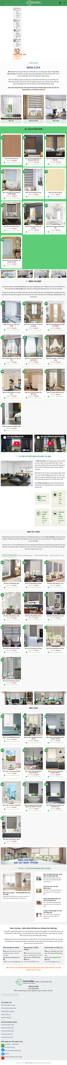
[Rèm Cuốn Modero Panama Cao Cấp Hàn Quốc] (55, 792)
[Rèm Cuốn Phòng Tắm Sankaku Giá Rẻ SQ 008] (11, 180)
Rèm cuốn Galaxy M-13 (11, 158)
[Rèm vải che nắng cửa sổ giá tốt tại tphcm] (33, 312)
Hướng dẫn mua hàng (7, 1011)
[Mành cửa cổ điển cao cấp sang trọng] (55, 346)
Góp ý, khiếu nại (6, 1014)
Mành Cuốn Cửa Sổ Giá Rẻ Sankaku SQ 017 (55, 772)
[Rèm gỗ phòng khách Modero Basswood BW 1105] (33, 146)
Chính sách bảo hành (7, 1031)
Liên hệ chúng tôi (6, 1017)
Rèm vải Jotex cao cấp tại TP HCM (12, 325)
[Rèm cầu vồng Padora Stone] (11, 214)
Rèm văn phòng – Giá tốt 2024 (10, 1044)
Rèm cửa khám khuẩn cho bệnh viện (11, 393)
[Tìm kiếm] (64, 3)
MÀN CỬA (33, 67)
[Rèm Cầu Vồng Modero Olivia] (33, 603)
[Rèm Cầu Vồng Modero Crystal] (55, 603)
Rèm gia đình (5, 1053)
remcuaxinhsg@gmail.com (15, 961)
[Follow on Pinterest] (14, 994)
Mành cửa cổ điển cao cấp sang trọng (55, 359)
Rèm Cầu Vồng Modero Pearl (33, 192)
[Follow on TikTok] (8, 994)
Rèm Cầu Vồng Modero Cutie (12, 615)
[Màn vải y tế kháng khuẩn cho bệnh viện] (33, 380)
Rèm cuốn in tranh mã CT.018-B (11, 771)
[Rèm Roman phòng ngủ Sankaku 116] (55, 214)
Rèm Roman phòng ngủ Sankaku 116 (55, 227)
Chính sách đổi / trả (6, 1034)
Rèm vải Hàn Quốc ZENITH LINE (11, 426)
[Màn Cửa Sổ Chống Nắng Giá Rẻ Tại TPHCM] (55, 312)
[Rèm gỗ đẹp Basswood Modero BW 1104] (55, 146)
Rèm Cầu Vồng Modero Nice (11, 583)
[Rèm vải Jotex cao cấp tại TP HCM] (11, 312)
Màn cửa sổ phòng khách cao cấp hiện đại (33, 359)
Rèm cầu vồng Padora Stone (12, 226)
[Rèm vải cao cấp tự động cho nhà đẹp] (33, 214)
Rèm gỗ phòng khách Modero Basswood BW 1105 (33, 159)
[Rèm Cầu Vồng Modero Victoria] (55, 635)
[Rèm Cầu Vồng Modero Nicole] (11, 635)
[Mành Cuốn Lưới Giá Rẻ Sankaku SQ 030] (33, 724)
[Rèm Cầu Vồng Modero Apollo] (33, 570)
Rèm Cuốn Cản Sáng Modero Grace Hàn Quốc (33, 772)
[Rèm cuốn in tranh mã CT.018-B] (11, 758)
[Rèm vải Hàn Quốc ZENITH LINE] (11, 414)
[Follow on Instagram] (5, 994)
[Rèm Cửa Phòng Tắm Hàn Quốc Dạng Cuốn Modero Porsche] (33, 792)
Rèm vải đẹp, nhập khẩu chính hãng (11, 1056)
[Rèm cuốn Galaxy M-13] (11, 146)
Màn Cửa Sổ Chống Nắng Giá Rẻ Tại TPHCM (55, 325)
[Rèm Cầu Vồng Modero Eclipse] (33, 635)
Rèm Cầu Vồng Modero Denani (11, 680)
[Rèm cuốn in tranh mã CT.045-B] (11, 792)
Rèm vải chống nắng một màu (55, 392)
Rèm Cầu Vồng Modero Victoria (55, 648)
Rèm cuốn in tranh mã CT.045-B (11, 805)
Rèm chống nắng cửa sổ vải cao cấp (12, 359)
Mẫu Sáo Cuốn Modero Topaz (11, 839)
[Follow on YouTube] (17, 994)
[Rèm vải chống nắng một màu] (55, 380)
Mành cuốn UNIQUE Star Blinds (11, 737)
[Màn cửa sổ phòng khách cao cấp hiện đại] (33, 346)
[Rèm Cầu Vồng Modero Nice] (11, 570)
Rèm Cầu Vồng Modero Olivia (33, 615)
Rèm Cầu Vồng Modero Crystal (55, 615)
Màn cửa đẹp (29, 1062)
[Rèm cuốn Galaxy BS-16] (55, 180)
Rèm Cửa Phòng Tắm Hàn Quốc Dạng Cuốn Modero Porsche (33, 806)
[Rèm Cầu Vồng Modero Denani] (11, 668)
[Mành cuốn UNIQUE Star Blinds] (11, 724)
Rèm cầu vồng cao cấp (8, 1047)
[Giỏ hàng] (60, 3)
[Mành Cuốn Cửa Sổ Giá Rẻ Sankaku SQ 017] (55, 758)
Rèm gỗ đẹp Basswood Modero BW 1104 (55, 159)
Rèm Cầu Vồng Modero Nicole (11, 648)
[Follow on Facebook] (2, 994)
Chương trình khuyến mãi (8, 1008)
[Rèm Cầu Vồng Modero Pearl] (33, 180)
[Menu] (2, 3)
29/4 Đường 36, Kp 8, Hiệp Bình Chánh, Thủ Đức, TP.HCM (12, 953)
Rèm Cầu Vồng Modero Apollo (33, 583)
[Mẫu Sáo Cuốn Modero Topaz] (11, 826)
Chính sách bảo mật (7, 1037)
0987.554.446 (36, 957)
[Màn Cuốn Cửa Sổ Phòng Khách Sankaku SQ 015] (55, 724)
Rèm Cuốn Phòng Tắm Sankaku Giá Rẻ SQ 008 (11, 193)
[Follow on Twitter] (11, 994)
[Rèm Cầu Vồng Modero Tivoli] (55, 570)
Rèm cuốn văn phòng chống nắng (11, 1050)
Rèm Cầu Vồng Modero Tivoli (55, 583)
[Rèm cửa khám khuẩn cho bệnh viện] (11, 380)
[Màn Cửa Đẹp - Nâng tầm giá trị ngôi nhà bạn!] (33, 3)
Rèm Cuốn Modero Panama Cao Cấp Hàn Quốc (55, 806)
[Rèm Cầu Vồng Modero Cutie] (11, 603)
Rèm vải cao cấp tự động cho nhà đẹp (33, 227)
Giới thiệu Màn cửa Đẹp (8, 1005)
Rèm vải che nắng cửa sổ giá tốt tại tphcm (33, 325)
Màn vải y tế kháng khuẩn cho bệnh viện (33, 393)
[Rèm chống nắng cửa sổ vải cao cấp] (11, 346)
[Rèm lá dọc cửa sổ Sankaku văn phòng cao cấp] (11, 248)
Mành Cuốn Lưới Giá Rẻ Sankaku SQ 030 (33, 738)
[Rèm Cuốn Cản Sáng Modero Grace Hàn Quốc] (33, 758)
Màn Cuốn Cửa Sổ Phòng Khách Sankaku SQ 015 (55, 738)
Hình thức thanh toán (7, 1028)
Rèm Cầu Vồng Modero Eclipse (33, 648)
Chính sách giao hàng (7, 1024)
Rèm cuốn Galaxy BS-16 (55, 192)
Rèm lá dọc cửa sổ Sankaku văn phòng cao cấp (12, 261)
